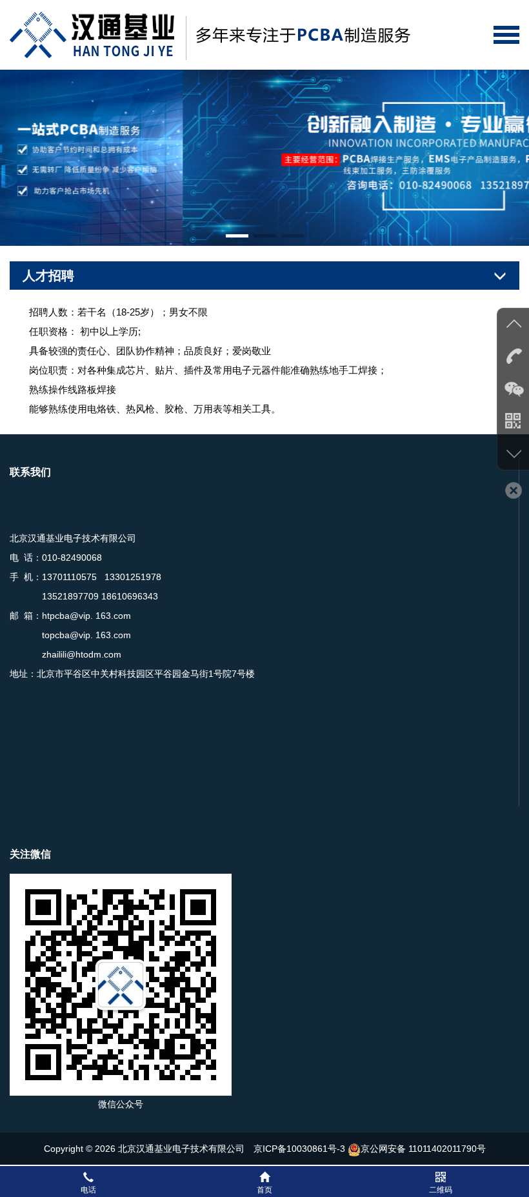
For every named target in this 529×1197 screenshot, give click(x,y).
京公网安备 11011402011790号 (423, 1148)
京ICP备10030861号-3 (299, 1148)
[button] (237, 235)
